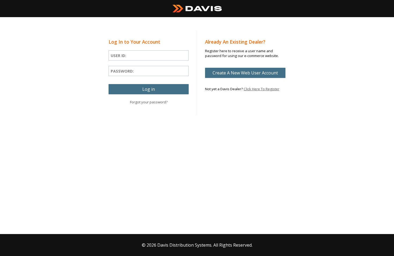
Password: (122, 71)
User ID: (118, 55)
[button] (148, 89)
